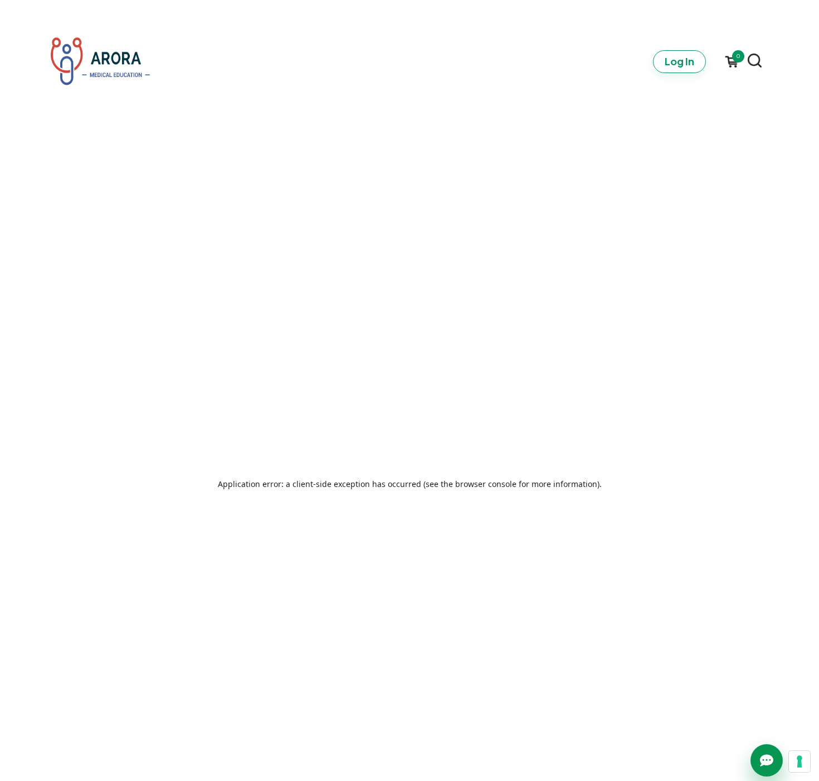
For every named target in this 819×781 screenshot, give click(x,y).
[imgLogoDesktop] (100, 61)
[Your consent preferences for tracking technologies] (799, 761)
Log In (679, 61)
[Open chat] (766, 760)
